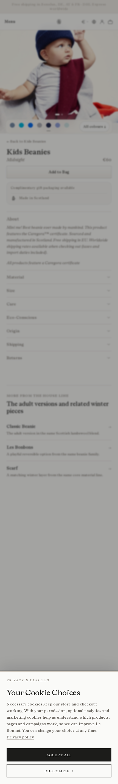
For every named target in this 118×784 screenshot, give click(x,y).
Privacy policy (20, 737)
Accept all (59, 755)
